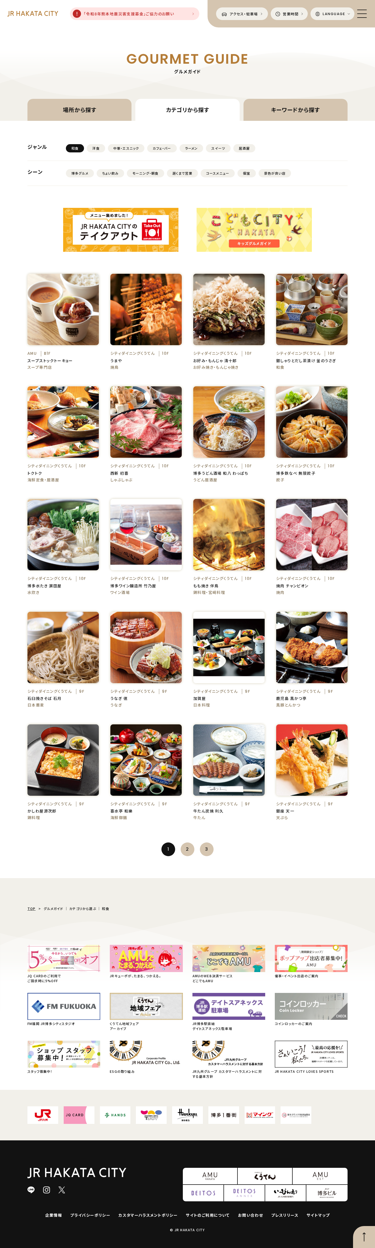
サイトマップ (318, 1215)
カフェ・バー (162, 148)
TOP (31, 908)
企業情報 (53, 1215)
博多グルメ (79, 173)
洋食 (95, 148)
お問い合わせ (250, 1215)
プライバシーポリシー (90, 1215)
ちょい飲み (110, 173)
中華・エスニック (126, 148)
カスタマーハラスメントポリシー (148, 1215)
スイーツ (218, 148)
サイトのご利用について (208, 1215)
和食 (75, 148)
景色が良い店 (275, 173)
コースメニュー (217, 173)
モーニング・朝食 (145, 173)
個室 (246, 173)
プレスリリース (284, 1215)
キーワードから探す (295, 110)
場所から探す (79, 110)
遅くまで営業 (182, 173)
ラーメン (191, 148)
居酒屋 (244, 148)
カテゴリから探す (187, 110)
